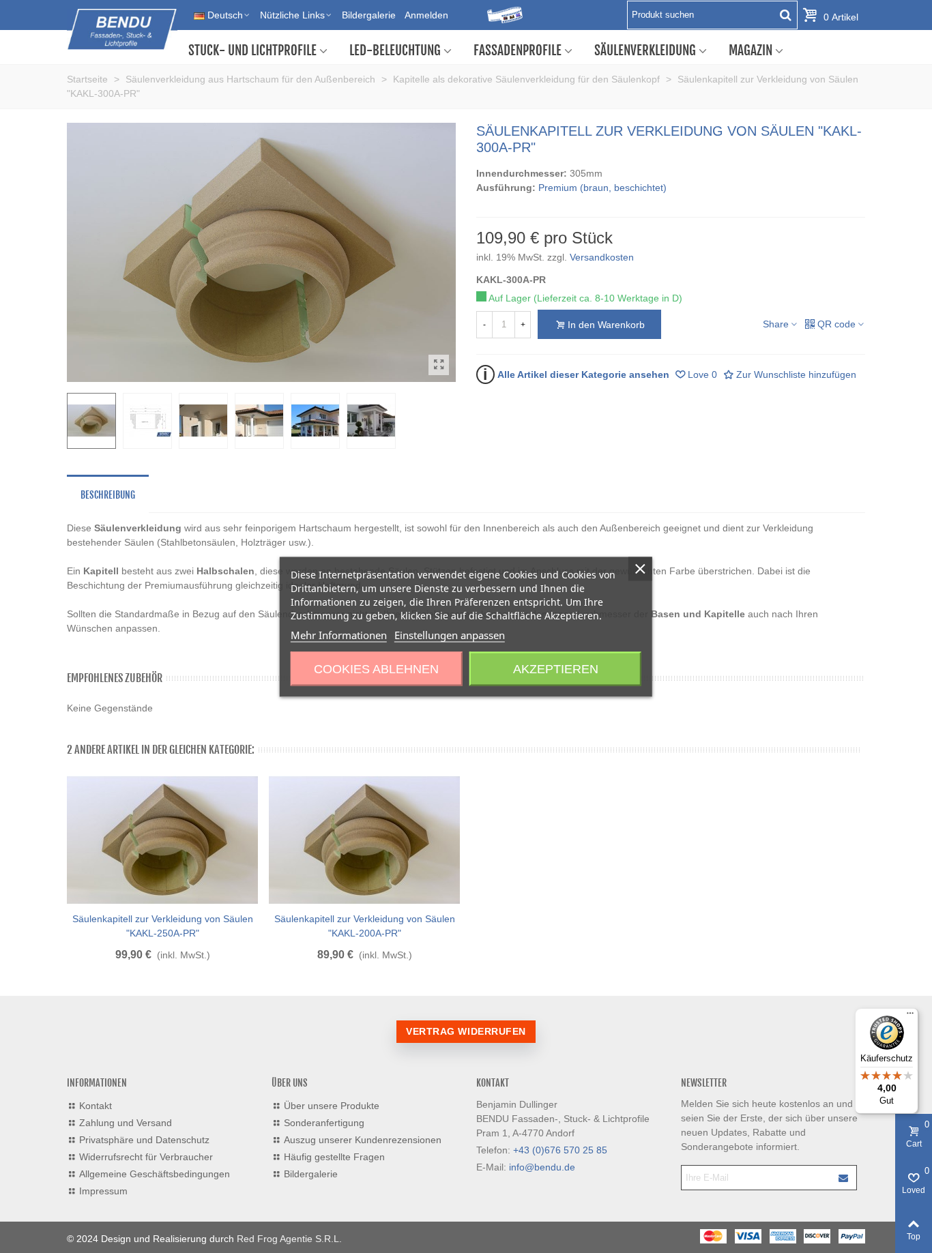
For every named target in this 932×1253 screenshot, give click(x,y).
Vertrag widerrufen (466, 1031)
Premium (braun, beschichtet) (602, 187)
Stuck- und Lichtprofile (252, 50)
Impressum (103, 1190)
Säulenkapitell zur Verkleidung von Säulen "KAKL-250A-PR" (162, 926)
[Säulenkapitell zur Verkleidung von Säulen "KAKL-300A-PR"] (438, 365)
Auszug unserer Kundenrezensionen (362, 1139)
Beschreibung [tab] (108, 495)
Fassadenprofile (518, 50)
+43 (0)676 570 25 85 (560, 1150)
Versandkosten (602, 257)
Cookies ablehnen (376, 668)
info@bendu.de (542, 1167)
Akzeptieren (555, 668)
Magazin (750, 50)
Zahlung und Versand (125, 1122)
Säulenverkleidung (645, 50)
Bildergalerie (311, 1173)
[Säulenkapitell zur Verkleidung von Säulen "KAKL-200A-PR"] (364, 840)
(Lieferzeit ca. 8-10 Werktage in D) (608, 298)
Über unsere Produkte (331, 1105)
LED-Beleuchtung (395, 50)
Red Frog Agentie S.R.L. (289, 1238)
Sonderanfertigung (324, 1122)
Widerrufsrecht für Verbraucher (146, 1156)
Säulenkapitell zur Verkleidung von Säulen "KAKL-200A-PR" (364, 926)
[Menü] (910, 1016)
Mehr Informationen (339, 634)
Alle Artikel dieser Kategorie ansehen (576, 374)
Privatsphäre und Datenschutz (144, 1139)
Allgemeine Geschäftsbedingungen (154, 1173)
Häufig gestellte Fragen (334, 1156)
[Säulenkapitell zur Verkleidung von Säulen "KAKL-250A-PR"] (162, 840)
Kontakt (95, 1105)
